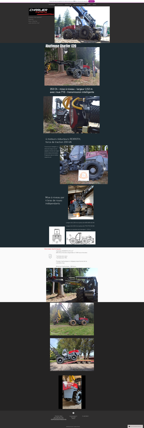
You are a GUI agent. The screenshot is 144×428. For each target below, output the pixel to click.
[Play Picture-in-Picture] (82, 407)
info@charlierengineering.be (58, 419)
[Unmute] (62, 407)
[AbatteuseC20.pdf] (50, 256)
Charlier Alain (58, 416)
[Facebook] (73, 413)
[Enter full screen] (84, 407)
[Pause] (60, 407)
